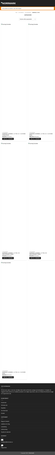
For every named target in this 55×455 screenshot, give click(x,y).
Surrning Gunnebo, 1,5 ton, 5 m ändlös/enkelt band (38, 253)
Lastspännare (28, 12)
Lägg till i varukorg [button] (8, 138)
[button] (43, 3)
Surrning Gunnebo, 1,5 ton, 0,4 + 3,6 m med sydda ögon (13, 134)
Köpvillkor (3, 408)
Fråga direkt (4, 447)
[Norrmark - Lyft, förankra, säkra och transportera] (9, 3)
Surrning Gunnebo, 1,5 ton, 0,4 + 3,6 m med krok (13, 373)
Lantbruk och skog (5, 424)
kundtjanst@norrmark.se (7, 442)
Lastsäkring (21, 12)
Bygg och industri (5, 421)
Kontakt (3, 413)
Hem (16, 12)
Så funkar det (4, 405)
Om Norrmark (4, 410)
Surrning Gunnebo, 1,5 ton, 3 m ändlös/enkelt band (11, 253)
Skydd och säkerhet (5, 432)
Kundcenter (3, 402)
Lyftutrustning (4, 429)
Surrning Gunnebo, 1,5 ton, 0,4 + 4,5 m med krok (41, 134)
